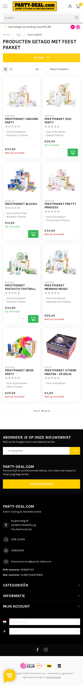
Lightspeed (67, 673)
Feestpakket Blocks (21, 204)
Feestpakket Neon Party (19, 372)
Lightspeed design (32, 677)
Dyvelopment (54, 677)
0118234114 (17, 550)
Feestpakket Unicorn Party (21, 120)
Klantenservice (41, 484)
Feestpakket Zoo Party (58, 120)
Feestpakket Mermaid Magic (56, 287)
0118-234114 (18, 539)
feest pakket (34, 34)
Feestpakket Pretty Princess (60, 205)
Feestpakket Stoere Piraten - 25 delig (60, 372)
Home (6, 34)
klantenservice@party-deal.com (31, 561)
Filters (39, 57)
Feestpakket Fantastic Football (20, 287)
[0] (78, 6)
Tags (18, 34)
